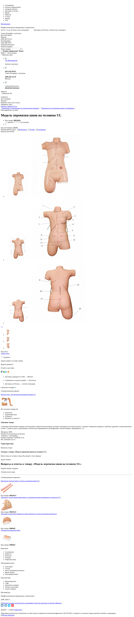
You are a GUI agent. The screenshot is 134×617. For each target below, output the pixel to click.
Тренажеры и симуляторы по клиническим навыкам (20, 108)
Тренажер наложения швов (10, 530)
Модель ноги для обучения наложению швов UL (18, 394)
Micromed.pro (5, 24)
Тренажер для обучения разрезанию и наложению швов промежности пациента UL (31, 497)
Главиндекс (18, 610)
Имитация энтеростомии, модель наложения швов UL (20, 481)
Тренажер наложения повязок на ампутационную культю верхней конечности (29, 514)
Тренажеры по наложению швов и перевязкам (57, 108)
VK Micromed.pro (11, 60)
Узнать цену (5, 353)
